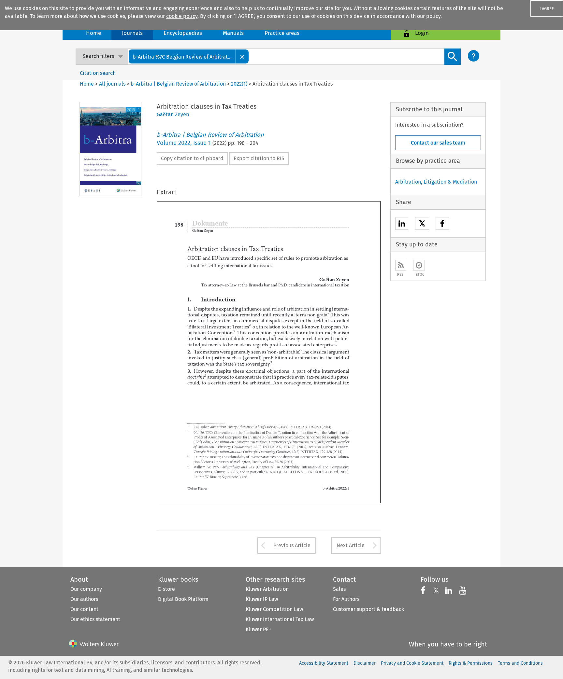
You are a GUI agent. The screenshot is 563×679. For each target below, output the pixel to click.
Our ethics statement (95, 619)
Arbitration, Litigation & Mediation (436, 182)
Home (93, 33)
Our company (86, 589)
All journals (113, 84)
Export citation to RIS (259, 158)
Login (422, 33)
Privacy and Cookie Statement (412, 663)
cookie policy (181, 16)
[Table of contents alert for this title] (419, 265)
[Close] (242, 56)
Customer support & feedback (368, 609)
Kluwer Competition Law (274, 609)
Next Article (351, 545)
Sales (339, 589)
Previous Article (291, 545)
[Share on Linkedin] (401, 224)
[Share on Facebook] (442, 224)
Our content (84, 609)
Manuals (233, 33)
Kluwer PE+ (258, 629)
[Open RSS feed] (400, 265)
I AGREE (547, 8)
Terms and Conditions (520, 663)
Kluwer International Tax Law (280, 619)
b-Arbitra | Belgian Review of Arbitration (178, 84)
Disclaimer (365, 663)
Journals (132, 33)
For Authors (346, 599)
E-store (166, 589)
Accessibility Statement (323, 663)
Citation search (98, 73)
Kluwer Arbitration (267, 589)
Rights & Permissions (471, 663)
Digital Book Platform (183, 599)
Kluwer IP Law (262, 599)
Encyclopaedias (183, 33)
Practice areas (282, 33)
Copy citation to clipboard (192, 158)
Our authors (84, 599)
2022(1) (239, 84)
